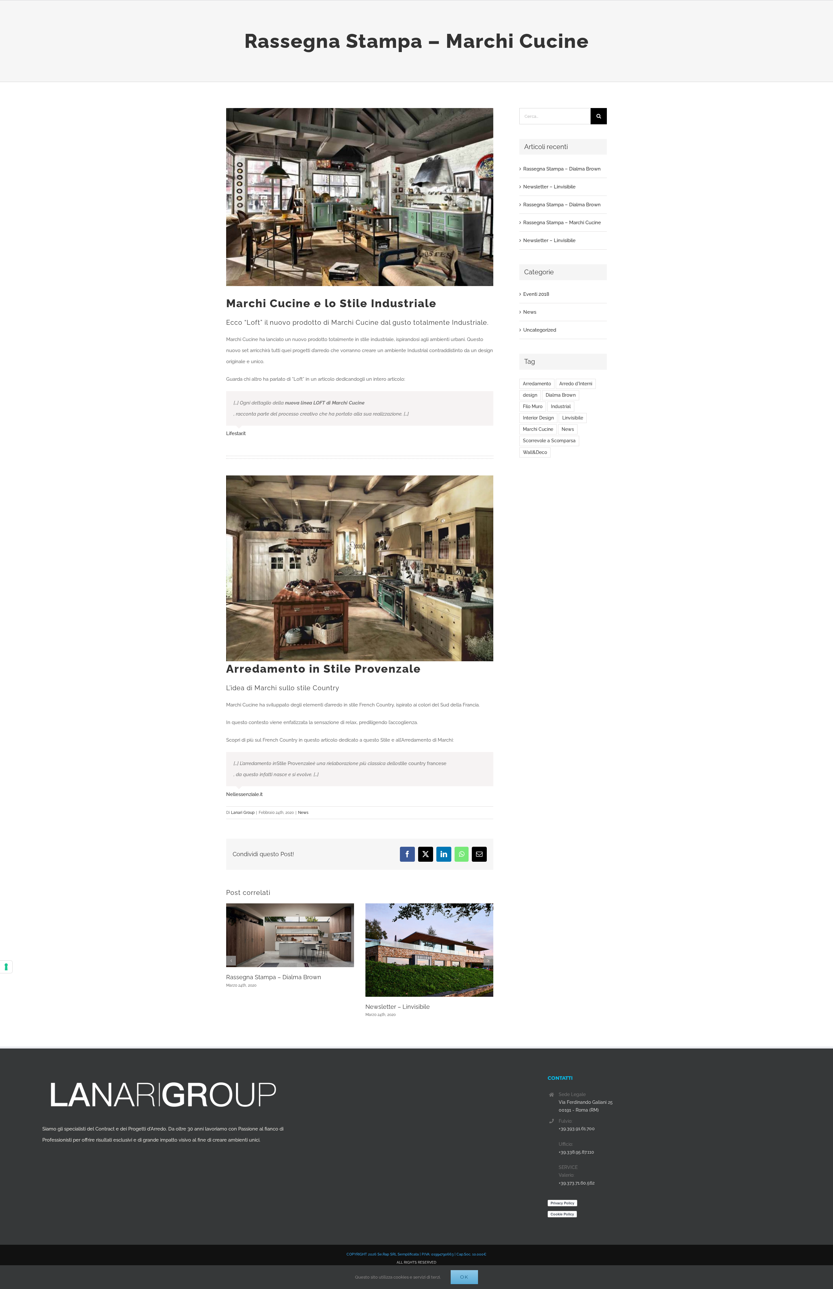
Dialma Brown (561, 395)
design (530, 395)
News (303, 812)
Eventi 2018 (536, 294)
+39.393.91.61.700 (577, 1128)
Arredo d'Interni (575, 383)
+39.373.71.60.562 (576, 1183)
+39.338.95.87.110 (576, 1152)
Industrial (561, 406)
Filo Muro (532, 406)
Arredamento (537, 383)
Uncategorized (539, 330)
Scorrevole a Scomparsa (549, 440)
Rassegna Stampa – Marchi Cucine (562, 223)
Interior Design (538, 417)
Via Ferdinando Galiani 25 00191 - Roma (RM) (586, 1106)
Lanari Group (242, 812)
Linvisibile (572, 417)
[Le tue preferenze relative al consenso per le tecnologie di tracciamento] (6, 967)
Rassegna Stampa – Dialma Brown (273, 977)
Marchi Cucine (538, 429)
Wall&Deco (535, 452)
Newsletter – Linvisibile (397, 1006)
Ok (464, 1277)
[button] (231, 961)
